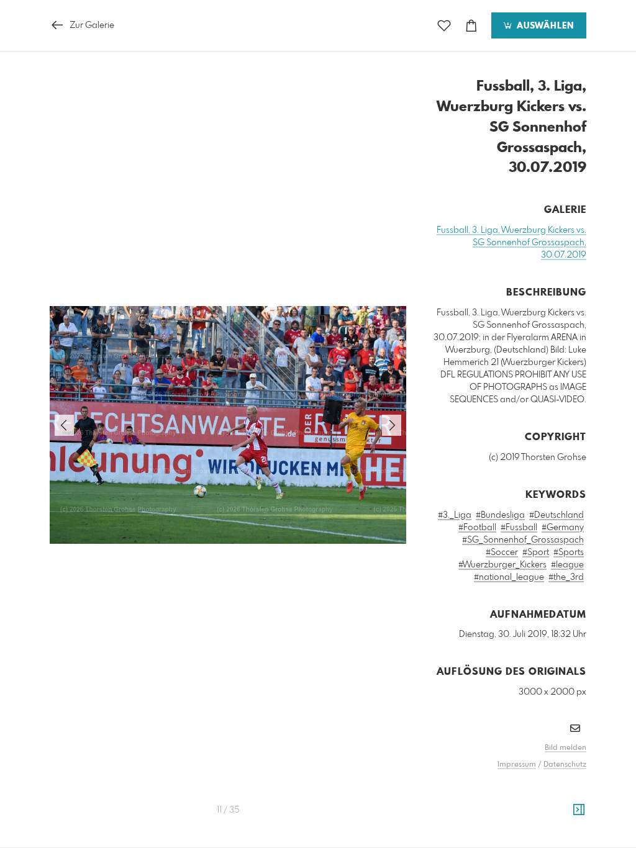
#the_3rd (566, 577)
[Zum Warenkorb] (471, 25)
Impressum (516, 765)
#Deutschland (556, 515)
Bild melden (565, 748)
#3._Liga (454, 515)
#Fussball (519, 527)
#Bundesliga (500, 515)
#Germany (563, 527)
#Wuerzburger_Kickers (502, 565)
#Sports (568, 552)
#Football (477, 527)
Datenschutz (564, 765)
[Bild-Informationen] (578, 810)
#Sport (535, 552)
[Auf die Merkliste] (444, 25)
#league (567, 565)
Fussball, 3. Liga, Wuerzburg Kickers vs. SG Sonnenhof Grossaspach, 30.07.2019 (511, 242)
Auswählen (544, 26)
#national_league (509, 577)
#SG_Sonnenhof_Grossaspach (523, 540)
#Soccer (502, 552)
